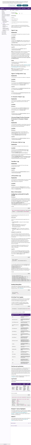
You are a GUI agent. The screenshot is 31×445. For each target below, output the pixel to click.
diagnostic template (27, 64)
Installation (3, 12)
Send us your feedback (14, 425)
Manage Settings (12, 5)
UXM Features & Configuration (6, 14)
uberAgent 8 (16, 10)
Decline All (25, 5)
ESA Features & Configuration (6, 15)
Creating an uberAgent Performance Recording (6, 28)
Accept (19, 5)
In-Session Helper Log (14, 20)
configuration (21, 288)
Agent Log (12, 17)
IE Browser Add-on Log (14, 23)
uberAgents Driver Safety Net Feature (6, 30)
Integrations (3, 13)
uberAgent (13, 10)
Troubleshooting (4, 20)
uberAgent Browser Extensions (5, 26)
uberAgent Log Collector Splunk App (6, 24)
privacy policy (21, 1)
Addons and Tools (4, 34)
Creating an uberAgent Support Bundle (6, 21)
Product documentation (7, 8)
